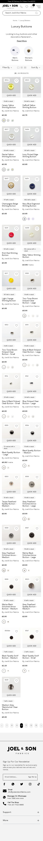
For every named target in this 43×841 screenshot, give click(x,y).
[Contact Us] (21, 6)
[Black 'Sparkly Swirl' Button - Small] (8, 671)
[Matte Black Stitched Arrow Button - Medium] (29, 570)
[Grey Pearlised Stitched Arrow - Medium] (29, 519)
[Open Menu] (38, 7)
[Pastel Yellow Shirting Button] (8, 120)
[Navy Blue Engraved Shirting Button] (24, 219)
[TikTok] (38, 784)
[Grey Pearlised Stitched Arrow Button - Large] (24, 519)
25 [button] (15, 73)
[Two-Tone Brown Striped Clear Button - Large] (24, 316)
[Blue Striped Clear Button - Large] (29, 316)
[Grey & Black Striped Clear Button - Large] (33, 316)
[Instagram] (30, 784)
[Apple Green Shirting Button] (12, 120)
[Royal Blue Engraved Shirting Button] (29, 219)
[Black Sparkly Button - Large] (4, 467)
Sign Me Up (32, 777)
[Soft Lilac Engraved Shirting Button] (33, 219)
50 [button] (19, 73)
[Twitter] (21, 784)
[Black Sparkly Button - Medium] (8, 467)
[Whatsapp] (12, 784)
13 (36, 725)
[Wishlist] (26, 6)
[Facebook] (4, 784)
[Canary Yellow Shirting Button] (4, 120)
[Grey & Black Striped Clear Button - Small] (8, 367)
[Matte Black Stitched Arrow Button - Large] (24, 570)
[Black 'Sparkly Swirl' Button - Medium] (4, 671)
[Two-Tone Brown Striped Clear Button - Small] (37, 316)
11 (26, 725)
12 (31, 725)
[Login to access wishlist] (16, 81)
